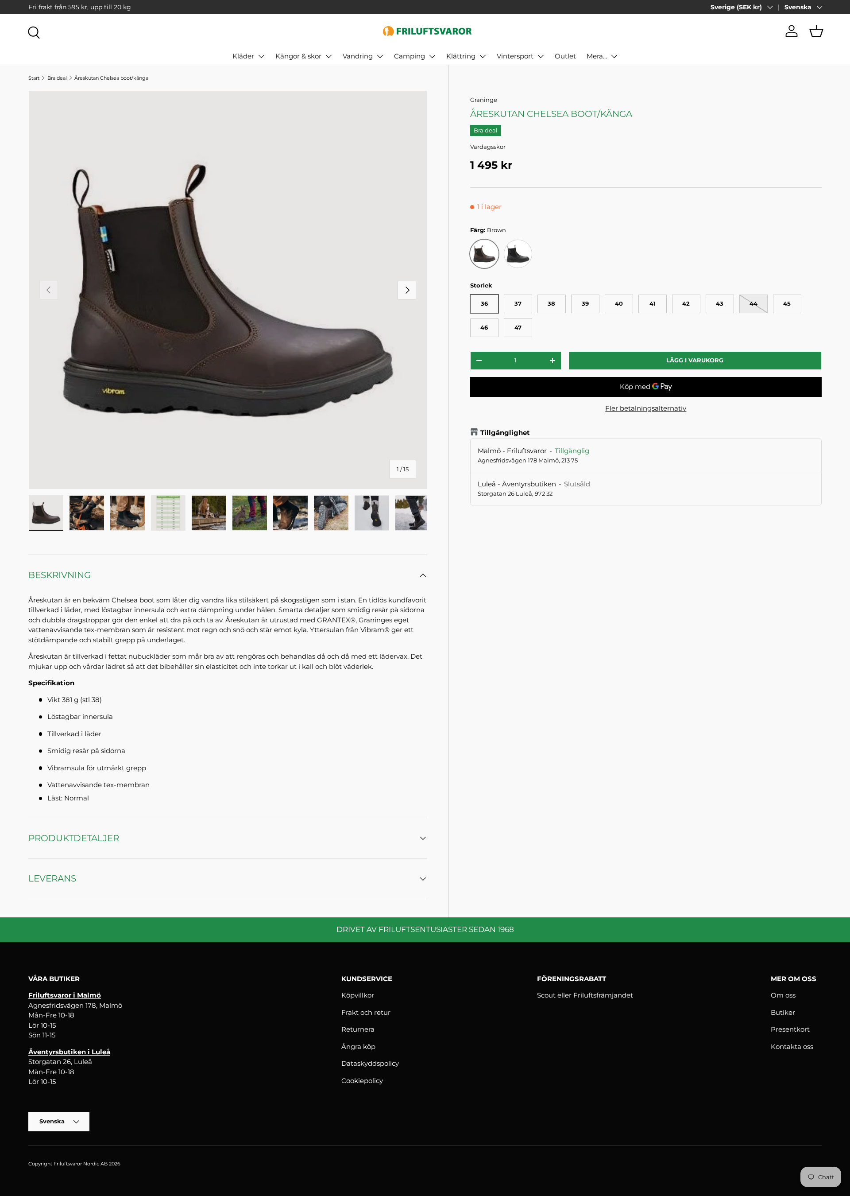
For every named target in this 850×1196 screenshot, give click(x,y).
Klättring (460, 56)
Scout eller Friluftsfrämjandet (585, 995)
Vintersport (515, 56)
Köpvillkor (357, 995)
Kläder (243, 56)
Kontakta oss (792, 1046)
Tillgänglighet (505, 432)
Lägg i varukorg (694, 360)
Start (33, 78)
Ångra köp (358, 1046)
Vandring (358, 56)
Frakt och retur (365, 1012)
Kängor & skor (298, 56)
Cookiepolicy (362, 1080)
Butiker (783, 1012)
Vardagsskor (488, 146)
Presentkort (790, 1029)
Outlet (565, 56)
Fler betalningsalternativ (645, 408)
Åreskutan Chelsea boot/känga (111, 78)
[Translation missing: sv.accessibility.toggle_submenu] (261, 56)
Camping (409, 56)
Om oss (783, 995)
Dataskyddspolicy (370, 1063)
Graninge (483, 99)
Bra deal (57, 78)
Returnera (358, 1029)
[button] (816, 31)
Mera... (597, 56)
